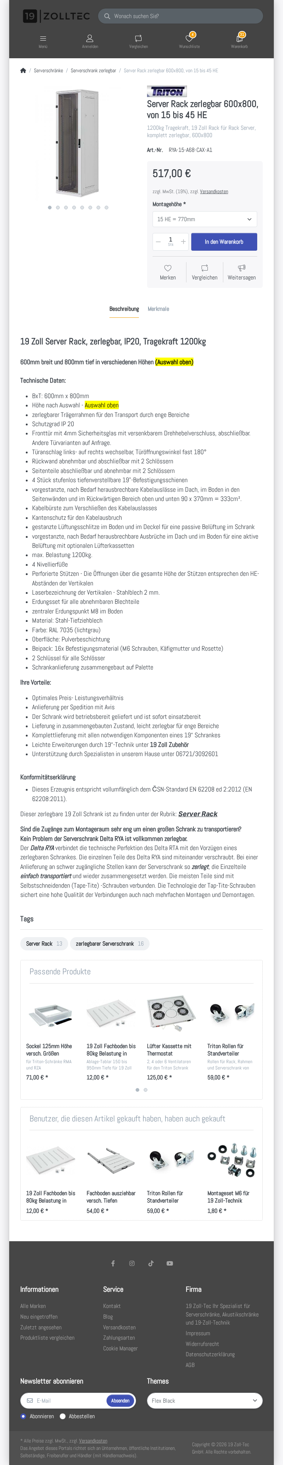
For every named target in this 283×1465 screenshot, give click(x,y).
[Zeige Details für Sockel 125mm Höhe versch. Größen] (50, 1013)
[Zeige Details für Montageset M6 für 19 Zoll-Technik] (231, 1160)
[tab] (124, 309)
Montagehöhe (167, 204)
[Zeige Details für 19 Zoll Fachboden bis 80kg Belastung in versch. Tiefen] (111, 1013)
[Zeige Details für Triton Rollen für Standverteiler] (231, 1013)
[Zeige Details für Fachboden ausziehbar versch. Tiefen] (111, 1160)
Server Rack (197, 814)
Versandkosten (214, 191)
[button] (158, 242)
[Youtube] (170, 1263)
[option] (44, 943)
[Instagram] (132, 1263)
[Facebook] (113, 1263)
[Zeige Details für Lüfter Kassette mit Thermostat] (171, 1013)
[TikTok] (151, 1263)
